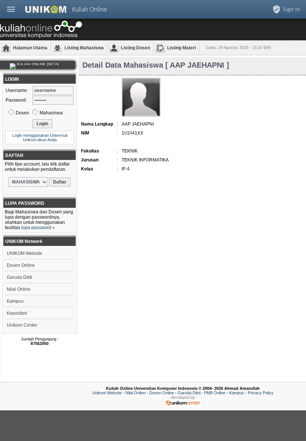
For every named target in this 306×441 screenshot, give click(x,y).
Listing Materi (181, 47)
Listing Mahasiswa (84, 47)
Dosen (22, 112)
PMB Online (214, 393)
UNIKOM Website (24, 253)
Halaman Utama (30, 47)
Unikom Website (107, 393)
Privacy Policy (261, 393)
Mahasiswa (50, 112)
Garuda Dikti (19, 277)
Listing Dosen (135, 47)
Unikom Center (22, 325)
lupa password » (38, 227)
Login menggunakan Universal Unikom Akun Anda (39, 137)
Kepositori (17, 313)
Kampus (15, 301)
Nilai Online (19, 289)
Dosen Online (21, 265)
